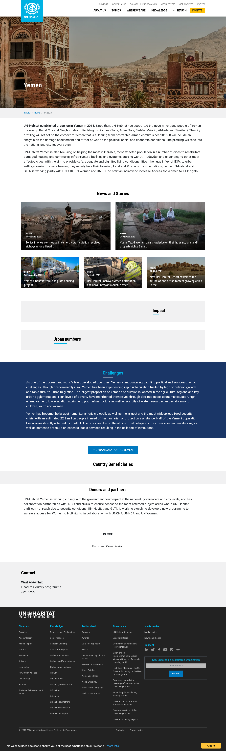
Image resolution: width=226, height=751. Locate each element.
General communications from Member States (125, 703)
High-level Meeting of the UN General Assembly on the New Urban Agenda (127, 671)
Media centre (168, 4)
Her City (53, 673)
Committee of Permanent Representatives (125, 645)
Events (201, 4)
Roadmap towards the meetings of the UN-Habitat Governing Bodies (126, 683)
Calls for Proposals (91, 643)
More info (113, 746)
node (37, 112)
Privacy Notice (136, 730)
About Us (100, 10)
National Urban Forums (92, 664)
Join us (22, 661)
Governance (119, 4)
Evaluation (23, 655)
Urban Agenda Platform (61, 684)
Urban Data (55, 690)
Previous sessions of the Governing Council (124, 712)
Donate (197, 10)
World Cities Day (89, 682)
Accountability (25, 638)
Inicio (27, 112)
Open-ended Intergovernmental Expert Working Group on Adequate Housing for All (126, 658)
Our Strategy (24, 678)
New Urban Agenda (28, 673)
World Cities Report (59, 713)
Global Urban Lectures (60, 667)
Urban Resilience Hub (60, 707)
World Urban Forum (91, 693)
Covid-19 (103, 4)
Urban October (88, 670)
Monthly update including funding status (125, 694)
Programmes (149, 4)
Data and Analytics (59, 649)
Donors (134, 4)
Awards (85, 638)
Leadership (24, 667)
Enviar (176, 673)
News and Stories (152, 638)
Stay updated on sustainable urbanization (176, 659)
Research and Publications (62, 632)
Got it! (211, 745)
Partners (22, 684)
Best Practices (57, 638)
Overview (23, 632)
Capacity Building (58, 643)
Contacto (120, 730)
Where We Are (136, 10)
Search (181, 10)
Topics (116, 10)
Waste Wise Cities (90, 676)
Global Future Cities (59, 655)
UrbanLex (54, 696)
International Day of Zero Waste (93, 657)
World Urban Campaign (93, 687)
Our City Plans (56, 678)
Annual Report (25, 643)
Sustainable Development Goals (31, 692)
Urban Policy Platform (60, 702)
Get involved (186, 4)
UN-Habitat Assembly (123, 632)
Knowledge (159, 10)
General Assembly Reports (125, 719)
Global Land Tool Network (62, 661)
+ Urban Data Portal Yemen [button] (113, 449)
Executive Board (120, 638)
